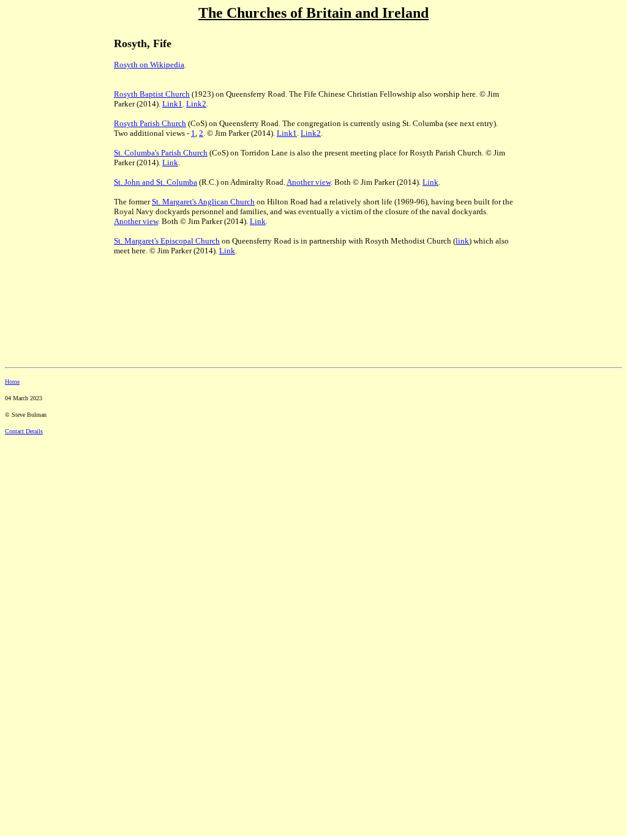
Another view (309, 182)
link (462, 240)
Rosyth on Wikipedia (149, 64)
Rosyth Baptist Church (152, 94)
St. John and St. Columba (155, 182)
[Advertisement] (47, 110)
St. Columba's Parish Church (161, 152)
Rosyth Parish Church (150, 123)
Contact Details (24, 431)
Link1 (172, 103)
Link (170, 162)
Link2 (196, 103)
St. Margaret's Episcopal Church (167, 240)
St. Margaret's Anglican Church (203, 201)
